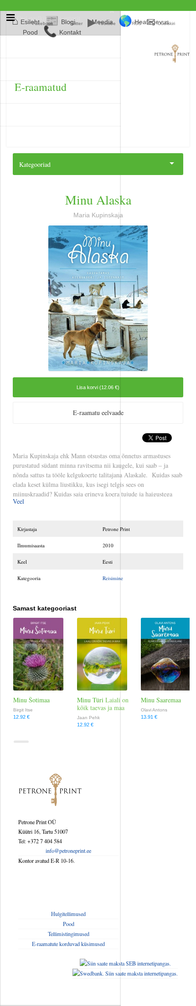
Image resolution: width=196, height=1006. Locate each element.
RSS (136, 23)
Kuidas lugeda (34, 114)
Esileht (26, 46)
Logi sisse (28, 69)
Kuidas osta (31, 92)
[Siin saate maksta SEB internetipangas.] (125, 964)
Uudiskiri (166, 23)
